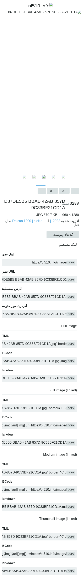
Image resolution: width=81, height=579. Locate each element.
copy (71, 262)
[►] (77, 180)
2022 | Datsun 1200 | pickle (36, 221)
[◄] (4, 180)
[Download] (42, 191)
